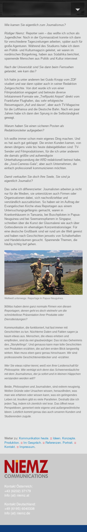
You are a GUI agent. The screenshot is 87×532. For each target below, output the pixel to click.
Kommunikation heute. (34, 438)
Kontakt (9, 446)
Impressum (27, 446)
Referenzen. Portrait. (59, 442)
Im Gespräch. (32, 442)
